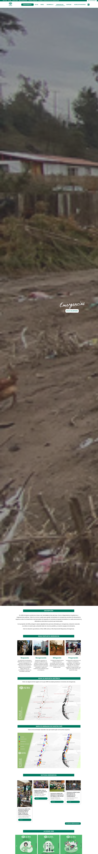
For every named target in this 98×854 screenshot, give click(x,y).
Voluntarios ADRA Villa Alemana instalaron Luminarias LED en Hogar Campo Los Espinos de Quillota (24, 811)
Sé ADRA (9, 0)
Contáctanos (15, 0)
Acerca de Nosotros (80, 4)
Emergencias (59, 4)
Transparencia (27, 4)
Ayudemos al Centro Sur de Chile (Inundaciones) (48, 0)
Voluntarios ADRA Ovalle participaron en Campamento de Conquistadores (73, 794)
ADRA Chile (5, 0)
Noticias (68, 4)
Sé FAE (36, 4)
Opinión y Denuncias (32, 0)
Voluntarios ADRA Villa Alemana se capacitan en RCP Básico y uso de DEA (57, 795)
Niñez (42, 4)
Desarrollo (50, 4)
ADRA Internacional (23, 0)
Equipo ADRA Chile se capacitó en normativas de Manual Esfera (40, 792)
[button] (88, 5)
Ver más (21, 819)
